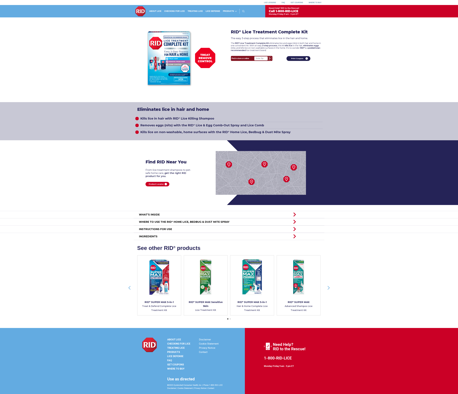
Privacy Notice (207, 347)
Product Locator (156, 184)
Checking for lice (178, 343)
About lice (174, 339)
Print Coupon (297, 58)
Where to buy (176, 368)
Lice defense (175, 356)
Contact (203, 352)
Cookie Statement (209, 343)
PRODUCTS (173, 352)
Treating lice (176, 347)
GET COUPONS (175, 364)
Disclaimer (205, 339)
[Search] (243, 11)
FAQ (169, 360)
